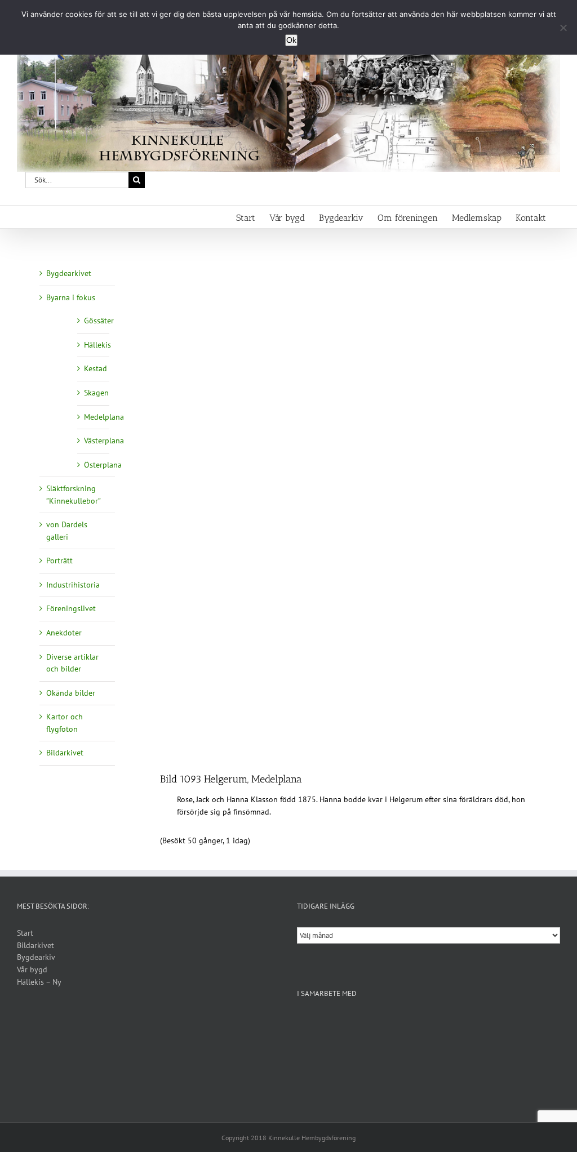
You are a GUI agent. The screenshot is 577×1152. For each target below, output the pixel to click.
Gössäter (99, 320)
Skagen (96, 393)
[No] (563, 27)
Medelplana (104, 417)
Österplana (103, 465)
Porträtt (59, 560)
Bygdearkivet (68, 273)
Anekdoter (64, 633)
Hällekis (97, 345)
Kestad (95, 368)
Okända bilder (70, 693)
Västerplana (104, 440)
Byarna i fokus (70, 297)
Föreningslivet (71, 608)
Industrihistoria (73, 585)
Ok (291, 40)
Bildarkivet (64, 753)
